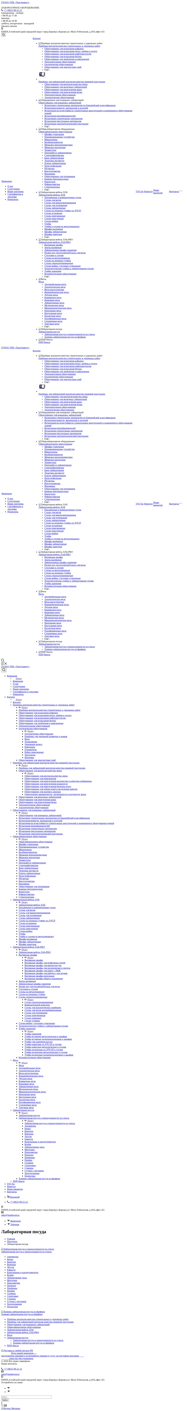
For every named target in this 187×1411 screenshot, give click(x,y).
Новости (148, 191)
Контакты (174, 191)
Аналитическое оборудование (59, 97)
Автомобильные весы (55, 284)
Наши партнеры (15, 191)
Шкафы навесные (53, 234)
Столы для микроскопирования (60, 202)
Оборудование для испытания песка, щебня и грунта (70, 51)
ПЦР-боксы (44, 342)
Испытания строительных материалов (63, 118)
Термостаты (50, 150)
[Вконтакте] (8, 1388)
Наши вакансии (158, 191)
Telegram (15, 1224)
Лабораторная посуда (49, 331)
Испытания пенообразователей (60, 116)
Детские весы (51, 295)
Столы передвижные (54, 216)
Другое (10, 1267)
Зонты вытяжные (53, 247)
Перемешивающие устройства (59, 137)
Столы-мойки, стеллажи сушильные (62, 266)
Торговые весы (51, 324)
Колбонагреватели (53, 142)
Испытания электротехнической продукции (66, 124)
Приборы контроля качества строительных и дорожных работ (69, 46)
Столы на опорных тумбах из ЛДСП (62, 210)
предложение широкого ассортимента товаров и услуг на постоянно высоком (42, 1356)
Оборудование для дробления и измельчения (66, 59)
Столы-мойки (51, 221)
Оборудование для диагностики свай (62, 67)
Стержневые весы (53, 321)
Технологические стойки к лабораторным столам (69, 268)
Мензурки (12, 1280)
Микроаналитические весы (58, 308)
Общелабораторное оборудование (55, 131)
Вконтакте (16, 1221)
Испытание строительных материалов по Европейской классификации (80, 105)
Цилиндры (12, 1306)
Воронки (11, 1264)
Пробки (11, 1291)
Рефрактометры (52, 184)
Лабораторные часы (17, 1277)
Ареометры (12, 1256)
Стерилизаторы (52, 187)
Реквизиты (12, 199)
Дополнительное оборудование (60, 62)
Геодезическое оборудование (58, 64)
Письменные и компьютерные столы (62, 197)
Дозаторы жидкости (54, 160)
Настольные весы (53, 313)
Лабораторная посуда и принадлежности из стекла (69, 334)
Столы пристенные (54, 218)
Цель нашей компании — (24, 1353)
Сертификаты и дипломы (15, 195)
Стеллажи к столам (54, 255)
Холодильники (14, 1304)
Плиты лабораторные (55, 163)
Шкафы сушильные (54, 134)
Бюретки (11, 1262)
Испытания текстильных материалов (62, 121)
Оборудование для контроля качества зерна (66, 84)
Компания (7, 181)
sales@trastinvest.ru (10, 1215)
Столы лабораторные (55, 208)
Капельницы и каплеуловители (22, 1272)
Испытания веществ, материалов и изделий (66, 108)
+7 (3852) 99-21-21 (13, 10)
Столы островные (53, 213)
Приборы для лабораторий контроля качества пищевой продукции (72, 81)
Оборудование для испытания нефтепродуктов (67, 54)
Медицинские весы (54, 305)
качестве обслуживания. (17, 1358)
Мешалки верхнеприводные (58, 145)
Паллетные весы (52, 316)
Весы (41, 281)
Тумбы (47, 224)
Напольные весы (52, 310)
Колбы (10, 1275)
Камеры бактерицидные (56, 179)
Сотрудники (13, 189)
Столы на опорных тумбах (57, 260)
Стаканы (11, 1299)
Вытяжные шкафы (53, 245)
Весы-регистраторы (54, 289)
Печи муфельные (53, 166)
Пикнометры (13, 1283)
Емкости (11, 1270)
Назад (19, 678)
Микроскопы (50, 139)
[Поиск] (3, 35)
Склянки (11, 1293)
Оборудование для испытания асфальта (64, 48)
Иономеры (49, 174)
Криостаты (49, 181)
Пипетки (11, 1285)
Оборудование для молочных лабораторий (65, 87)
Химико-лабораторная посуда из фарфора (65, 337)
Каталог (37, 38)
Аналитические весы (54, 287)
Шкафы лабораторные (55, 231)
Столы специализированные (58, 263)
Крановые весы (52, 300)
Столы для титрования (55, 205)
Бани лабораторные (54, 158)
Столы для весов (52, 200)
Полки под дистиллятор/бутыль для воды (65, 252)
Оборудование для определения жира (63, 89)
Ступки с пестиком (16, 1301)
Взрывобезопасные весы (56, 292)
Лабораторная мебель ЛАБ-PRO (55, 242)
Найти (5, 1400)
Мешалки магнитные (55, 147)
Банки (10, 1259)
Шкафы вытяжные (53, 229)
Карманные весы (52, 297)
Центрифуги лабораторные (58, 152)
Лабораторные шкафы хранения (60, 250)
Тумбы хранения (52, 271)
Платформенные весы (55, 318)
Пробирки (12, 1288)
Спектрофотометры (54, 155)
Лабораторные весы (54, 303)
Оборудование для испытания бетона (63, 56)
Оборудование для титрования (59, 176)
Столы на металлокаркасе (57, 258)
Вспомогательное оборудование (60, 274)
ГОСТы (139, 191)
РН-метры (49, 168)
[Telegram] (8, 1392)
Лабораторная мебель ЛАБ (52, 195)
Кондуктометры (52, 171)
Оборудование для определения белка (63, 92)
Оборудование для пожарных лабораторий (60, 102)
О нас (10, 186)
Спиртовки (12, 1296)
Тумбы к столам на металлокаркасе (61, 226)
